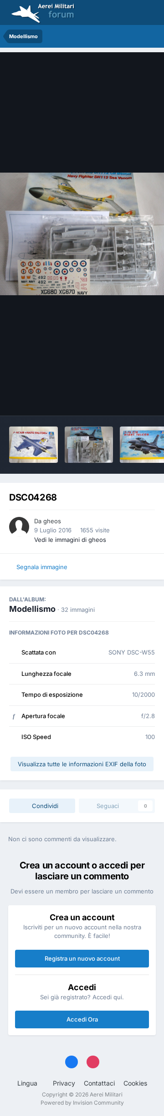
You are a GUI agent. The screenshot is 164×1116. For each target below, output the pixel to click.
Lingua (28, 1083)
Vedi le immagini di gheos (70, 539)
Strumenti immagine (114, 399)
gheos (52, 521)
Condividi (44, 805)
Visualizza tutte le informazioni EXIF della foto (82, 764)
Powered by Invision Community (82, 1102)
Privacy (64, 1083)
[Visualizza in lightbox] (82, 234)
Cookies (135, 1083)
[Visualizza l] (33, 445)
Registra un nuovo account (82, 958)
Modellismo (32, 609)
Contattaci (99, 1083)
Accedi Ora (82, 1019)
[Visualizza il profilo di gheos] (19, 527)
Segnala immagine (41, 566)
